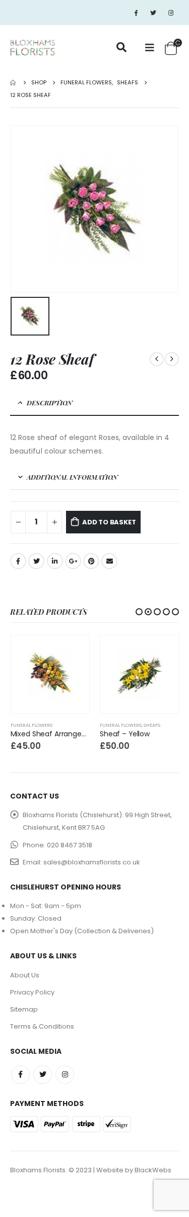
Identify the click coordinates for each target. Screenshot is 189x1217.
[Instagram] (170, 12)
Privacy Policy (32, 992)
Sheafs (152, 725)
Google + (73, 561)
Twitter (36, 561)
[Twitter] (153, 12)
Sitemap (24, 1009)
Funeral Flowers (31, 725)
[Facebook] (135, 12)
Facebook (18, 561)
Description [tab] (50, 402)
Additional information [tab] (72, 477)
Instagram (64, 1074)
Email (109, 561)
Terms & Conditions (42, 1026)
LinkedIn (55, 561)
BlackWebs (153, 1170)
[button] (139, 612)
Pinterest (91, 561)
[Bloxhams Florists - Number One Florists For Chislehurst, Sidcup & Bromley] (32, 48)
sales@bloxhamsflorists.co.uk (91, 862)
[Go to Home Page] (13, 82)
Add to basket (109, 522)
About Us (24, 975)
